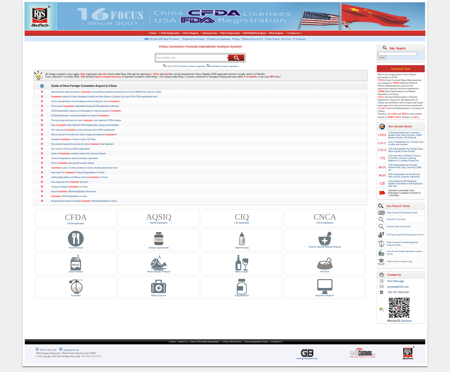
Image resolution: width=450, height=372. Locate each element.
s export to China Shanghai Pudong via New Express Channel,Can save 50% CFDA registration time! (105, 96)
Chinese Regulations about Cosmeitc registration (76, 158)
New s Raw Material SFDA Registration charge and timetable (86, 125)
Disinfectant (300, 39)
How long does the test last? (71, 182)
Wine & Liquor (242, 271)
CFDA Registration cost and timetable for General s (81, 115)
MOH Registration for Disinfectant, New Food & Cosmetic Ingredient (404, 175)
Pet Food (287, 39)
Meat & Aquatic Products (158, 271)
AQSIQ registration (159, 223)
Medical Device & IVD (254, 39)
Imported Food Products (194, 39)
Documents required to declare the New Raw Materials (83, 144)
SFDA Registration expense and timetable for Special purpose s (87, 111)
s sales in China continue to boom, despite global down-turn (86, 168)
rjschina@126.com (71, 350)
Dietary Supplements (159, 248)
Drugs (237, 39)
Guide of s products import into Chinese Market (79, 153)
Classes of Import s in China (70, 187)
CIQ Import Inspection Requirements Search (405, 234)
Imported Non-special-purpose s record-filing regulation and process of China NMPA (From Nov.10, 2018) (107, 92)
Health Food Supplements (220, 39)
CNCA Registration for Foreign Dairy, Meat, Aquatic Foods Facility (405, 150)
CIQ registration (241, 223)
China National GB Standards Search (402, 212)
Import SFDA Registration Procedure (75, 191)
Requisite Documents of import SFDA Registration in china (85, 201)
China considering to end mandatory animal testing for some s (87, 101)
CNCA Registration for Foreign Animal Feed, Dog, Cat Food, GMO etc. (404, 167)
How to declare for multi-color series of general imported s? (85, 134)
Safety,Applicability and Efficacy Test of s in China (80, 177)
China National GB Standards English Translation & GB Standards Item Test (405, 183)
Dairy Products (273, 39)
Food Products (76, 248)
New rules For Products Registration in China (79, 172)
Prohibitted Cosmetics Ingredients (224, 66)
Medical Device (158, 295)
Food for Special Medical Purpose (325, 247)
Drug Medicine (242, 295)
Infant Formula (242, 248)
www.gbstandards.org (307, 358)
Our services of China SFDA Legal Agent (71, 149)
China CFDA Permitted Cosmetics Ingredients (186, 66)
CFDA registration (75, 223)
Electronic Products (325, 295)
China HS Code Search (396, 219)
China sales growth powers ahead (74, 163)
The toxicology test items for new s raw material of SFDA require (87, 120)
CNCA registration (324, 223)
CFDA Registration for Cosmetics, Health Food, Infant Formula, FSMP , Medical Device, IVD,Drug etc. (405, 135)
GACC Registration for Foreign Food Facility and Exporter (405, 143)
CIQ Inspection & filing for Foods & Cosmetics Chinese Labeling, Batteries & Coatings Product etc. (404, 158)
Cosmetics (175, 39)
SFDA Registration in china (70, 196)
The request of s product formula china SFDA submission (84, 130)
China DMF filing (160, 39)
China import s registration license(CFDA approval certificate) (86, 106)
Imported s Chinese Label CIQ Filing (74, 139)
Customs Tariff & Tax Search (399, 226)
